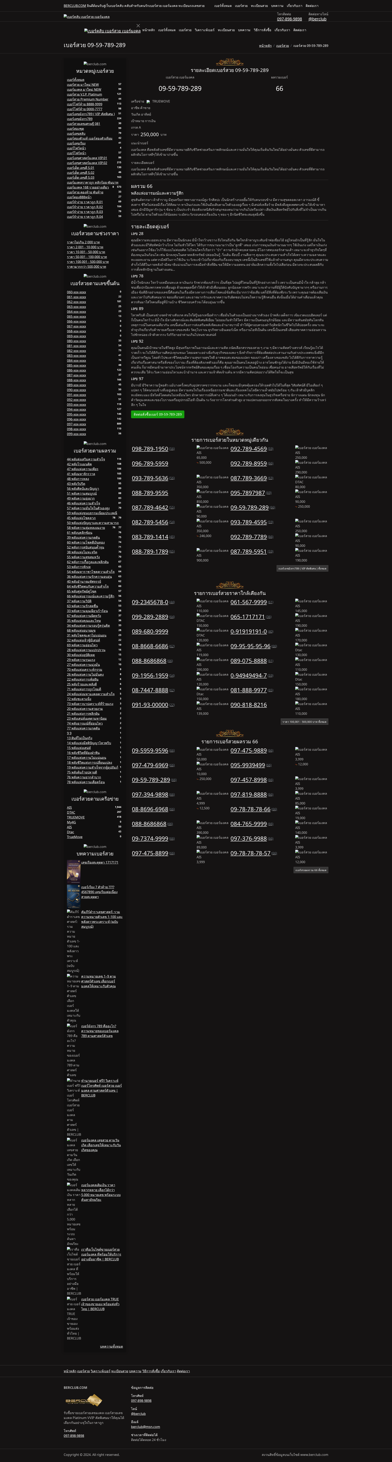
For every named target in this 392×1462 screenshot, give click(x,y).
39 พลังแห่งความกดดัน (83, 537)
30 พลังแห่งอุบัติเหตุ (81, 655)
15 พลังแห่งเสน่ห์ (79, 748)
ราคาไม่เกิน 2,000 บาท (83, 242)
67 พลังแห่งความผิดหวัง (84, 615)
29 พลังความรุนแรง (81, 660)
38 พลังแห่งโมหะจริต (82, 552)
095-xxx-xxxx (76, 414)
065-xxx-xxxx (76, 316)
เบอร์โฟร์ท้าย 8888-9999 (84, 104)
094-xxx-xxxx (76, 409)
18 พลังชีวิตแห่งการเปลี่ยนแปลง (89, 762)
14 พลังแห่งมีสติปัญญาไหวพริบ (89, 743)
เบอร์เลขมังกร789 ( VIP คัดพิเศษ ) (91, 114)
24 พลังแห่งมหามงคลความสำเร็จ (91, 694)
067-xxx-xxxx (76, 326)
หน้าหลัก (148, 30)
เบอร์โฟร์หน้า (76, 153)
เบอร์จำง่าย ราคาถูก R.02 (85, 207)
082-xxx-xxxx (76, 351)
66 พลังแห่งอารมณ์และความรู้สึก (90, 596)
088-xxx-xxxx (76, 380)
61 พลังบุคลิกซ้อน (79, 532)
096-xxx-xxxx (76, 419)
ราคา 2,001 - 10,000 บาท (85, 247)
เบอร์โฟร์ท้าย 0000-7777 (84, 109)
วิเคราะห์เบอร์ (205, 30)
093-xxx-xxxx (76, 404)
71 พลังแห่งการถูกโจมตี (84, 689)
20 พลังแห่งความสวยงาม (85, 708)
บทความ (277, 5)
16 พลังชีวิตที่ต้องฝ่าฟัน (83, 752)
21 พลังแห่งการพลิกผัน (83, 713)
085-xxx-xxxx (76, 365)
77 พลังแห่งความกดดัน (83, 728)
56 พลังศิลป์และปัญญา (83, 488)
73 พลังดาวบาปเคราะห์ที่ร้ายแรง (90, 704)
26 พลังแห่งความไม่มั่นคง (85, 674)
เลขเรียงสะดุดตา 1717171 (99, 862)
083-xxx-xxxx (76, 355)
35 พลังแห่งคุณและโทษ (84, 620)
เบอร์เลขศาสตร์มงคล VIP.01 (87, 158)
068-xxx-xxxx (76, 331)
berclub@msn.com (145, 1426)
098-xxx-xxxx (76, 429)
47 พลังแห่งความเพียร (82, 469)
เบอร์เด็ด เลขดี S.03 (80, 177)
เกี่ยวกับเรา (294, 5)
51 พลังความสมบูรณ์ (82, 493)
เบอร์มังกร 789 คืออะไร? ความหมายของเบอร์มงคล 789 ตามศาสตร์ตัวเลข (100, 1031)
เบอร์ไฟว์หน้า (76, 148)
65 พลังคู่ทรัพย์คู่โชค (81, 591)
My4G (71, 822)
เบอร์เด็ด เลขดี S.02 (80, 172)
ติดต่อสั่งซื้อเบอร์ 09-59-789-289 (158, 414)
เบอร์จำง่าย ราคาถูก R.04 (85, 216)
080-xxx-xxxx (76, 341)
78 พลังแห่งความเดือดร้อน (86, 782)
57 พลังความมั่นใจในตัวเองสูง (88, 508)
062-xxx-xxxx (76, 302)
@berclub (317, 19)
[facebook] (323, 5)
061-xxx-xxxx (76, 297)
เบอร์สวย (241, 5)
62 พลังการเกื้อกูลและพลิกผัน (88, 562)
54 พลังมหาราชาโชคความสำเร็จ (91, 571)
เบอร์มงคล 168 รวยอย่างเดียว (88, 187)
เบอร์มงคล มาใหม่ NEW (84, 89)
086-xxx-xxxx (76, 370)
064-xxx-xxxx (76, 311)
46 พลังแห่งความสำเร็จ (83, 503)
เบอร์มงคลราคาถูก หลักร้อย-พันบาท (92, 182)
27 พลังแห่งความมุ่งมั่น (83, 664)
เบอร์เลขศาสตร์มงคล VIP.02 (87, 163)
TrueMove (74, 837)
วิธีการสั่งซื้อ (262, 30)
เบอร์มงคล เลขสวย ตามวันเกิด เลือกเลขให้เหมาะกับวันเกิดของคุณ (101, 1145)
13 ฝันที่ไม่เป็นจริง (79, 738)
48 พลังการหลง (78, 479)
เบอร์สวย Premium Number (87, 99)
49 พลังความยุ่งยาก (81, 498)
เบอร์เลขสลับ (76, 133)
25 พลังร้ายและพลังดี (82, 684)
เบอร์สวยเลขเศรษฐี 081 (83, 123)
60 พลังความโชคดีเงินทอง (86, 542)
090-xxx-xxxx (76, 390)
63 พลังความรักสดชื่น (82, 606)
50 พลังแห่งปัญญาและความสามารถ (93, 523)
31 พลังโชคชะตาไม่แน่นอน (86, 635)
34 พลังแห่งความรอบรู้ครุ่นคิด (88, 625)
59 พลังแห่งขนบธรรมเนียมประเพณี (92, 513)
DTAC (71, 812)
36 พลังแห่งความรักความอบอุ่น (89, 576)
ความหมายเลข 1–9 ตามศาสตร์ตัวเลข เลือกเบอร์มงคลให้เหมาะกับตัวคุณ (98, 981)
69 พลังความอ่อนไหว (82, 645)
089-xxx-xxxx (76, 385)
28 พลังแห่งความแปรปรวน (86, 650)
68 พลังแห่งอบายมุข (81, 630)
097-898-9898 (289, 19)
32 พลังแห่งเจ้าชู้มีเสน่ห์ (83, 640)
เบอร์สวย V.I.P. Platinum (84, 94)
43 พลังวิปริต (76, 483)
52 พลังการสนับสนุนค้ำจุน (85, 547)
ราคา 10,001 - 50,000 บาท (86, 252)
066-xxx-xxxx (76, 321)
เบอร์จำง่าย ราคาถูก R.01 (85, 202)
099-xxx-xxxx (76, 434)
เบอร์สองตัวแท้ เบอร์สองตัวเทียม (89, 138)
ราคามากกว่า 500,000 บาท (86, 266)
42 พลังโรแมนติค (79, 464)
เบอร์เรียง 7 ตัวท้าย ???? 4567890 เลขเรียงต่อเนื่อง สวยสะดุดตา (99, 892)
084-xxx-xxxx (76, 360)
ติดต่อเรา (312, 5)
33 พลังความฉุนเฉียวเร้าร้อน (87, 611)
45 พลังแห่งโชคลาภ (81, 518)
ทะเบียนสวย (259, 5)
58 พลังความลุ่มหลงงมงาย (86, 527)
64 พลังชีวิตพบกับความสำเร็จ (88, 586)
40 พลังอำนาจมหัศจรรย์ (84, 581)
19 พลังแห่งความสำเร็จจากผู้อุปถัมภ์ (92, 767)
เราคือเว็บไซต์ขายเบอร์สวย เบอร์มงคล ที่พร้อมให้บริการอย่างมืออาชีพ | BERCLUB (101, 1254)
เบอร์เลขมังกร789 (79, 119)
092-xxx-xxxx (76, 399)
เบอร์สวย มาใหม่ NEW (83, 84)
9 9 (69, 733)
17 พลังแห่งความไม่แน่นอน (86, 757)
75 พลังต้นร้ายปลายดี (82, 772)
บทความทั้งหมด (111, 1346)
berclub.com (75, 5)
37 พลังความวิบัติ (79, 601)
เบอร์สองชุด (75, 128)
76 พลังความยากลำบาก (84, 777)
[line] (326, 5)
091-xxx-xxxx (76, 395)
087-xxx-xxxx (76, 375)
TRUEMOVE (76, 817)
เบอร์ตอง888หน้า (79, 197)
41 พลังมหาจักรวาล (81, 474)
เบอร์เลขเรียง (76, 143)
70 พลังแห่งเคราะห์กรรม (84, 669)
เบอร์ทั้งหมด (223, 5)
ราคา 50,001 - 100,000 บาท (87, 257)
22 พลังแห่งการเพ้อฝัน (82, 679)
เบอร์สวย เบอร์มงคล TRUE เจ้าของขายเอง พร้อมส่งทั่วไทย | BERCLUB (100, 1304)
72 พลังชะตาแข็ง (79, 699)
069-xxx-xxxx (76, 336)
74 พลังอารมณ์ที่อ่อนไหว (85, 723)
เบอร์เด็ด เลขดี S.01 (80, 168)
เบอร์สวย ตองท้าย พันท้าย (85, 192)
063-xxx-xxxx (76, 307)
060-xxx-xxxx (76, 292)
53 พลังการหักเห (79, 567)
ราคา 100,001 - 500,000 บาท (88, 261)
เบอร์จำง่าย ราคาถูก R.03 (85, 212)
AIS (69, 807)
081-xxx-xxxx (76, 346)
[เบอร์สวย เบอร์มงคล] (87, 16)
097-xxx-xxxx (76, 424)
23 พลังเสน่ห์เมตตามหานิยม (87, 718)
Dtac (70, 832)
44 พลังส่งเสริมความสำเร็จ (86, 459)
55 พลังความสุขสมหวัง (83, 557)
